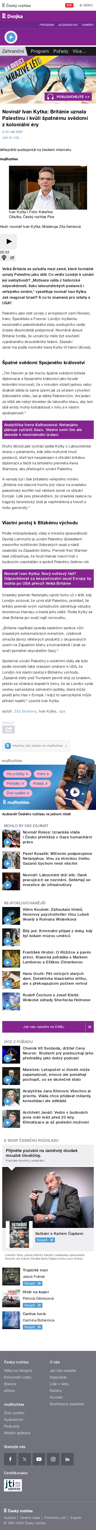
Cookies (10, 1518)
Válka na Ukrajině (18, 1371)
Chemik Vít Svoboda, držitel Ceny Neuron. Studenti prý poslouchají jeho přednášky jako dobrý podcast (58, 1053)
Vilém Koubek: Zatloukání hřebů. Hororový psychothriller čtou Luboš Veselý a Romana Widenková (56, 914)
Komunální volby (17, 1377)
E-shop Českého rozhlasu (31, 1140)
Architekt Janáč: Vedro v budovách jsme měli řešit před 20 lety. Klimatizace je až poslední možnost (56, 1117)
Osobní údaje (30, 1518)
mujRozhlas (12, 761)
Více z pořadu (18, 1042)
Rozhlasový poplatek (67, 1404)
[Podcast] (4, 258)
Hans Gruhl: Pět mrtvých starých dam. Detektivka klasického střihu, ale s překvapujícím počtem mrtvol (55, 978)
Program (47, 25)
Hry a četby (16, 774)
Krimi (41, 774)
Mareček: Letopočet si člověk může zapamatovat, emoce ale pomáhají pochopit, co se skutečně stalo (56, 1074)
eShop (9, 1391)
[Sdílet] (12, 258)
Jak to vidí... (12, 137)
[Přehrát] (8, 241)
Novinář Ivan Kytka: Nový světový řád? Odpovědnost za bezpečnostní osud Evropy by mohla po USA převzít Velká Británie (48, 578)
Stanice (10, 1384)
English (76, 1518)
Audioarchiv (68, 25)
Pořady (60, 51)
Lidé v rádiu (59, 1384)
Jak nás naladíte (63, 1371)
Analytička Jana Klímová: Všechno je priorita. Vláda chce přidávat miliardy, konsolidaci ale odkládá (57, 1096)
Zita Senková (25, 711)
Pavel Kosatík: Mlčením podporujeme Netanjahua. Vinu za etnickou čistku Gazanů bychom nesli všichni (57, 858)
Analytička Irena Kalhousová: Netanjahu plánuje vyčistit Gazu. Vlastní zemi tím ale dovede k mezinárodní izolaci (43, 430)
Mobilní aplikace (17, 1433)
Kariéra (55, 1391)
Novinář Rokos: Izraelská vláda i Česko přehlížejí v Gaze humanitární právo (57, 837)
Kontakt (56, 1397)
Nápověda (58, 1377)
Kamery (88, 25)
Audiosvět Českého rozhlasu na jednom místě (36, 814)
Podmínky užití (55, 1518)
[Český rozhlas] (16, 5)
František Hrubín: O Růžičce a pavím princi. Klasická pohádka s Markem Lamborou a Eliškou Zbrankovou (57, 957)
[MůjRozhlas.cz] (9, 159)
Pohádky (13, 783)
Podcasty (12, 1426)
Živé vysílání (16, 793)
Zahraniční (13, 51)
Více (79, 51)
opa (62, 711)
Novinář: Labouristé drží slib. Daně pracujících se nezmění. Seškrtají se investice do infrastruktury (56, 880)
